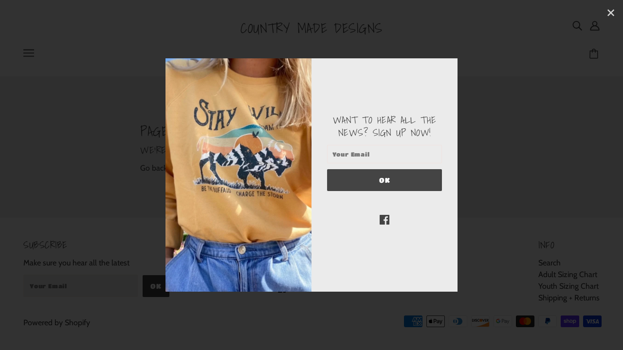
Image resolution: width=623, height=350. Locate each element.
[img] (384, 219)
